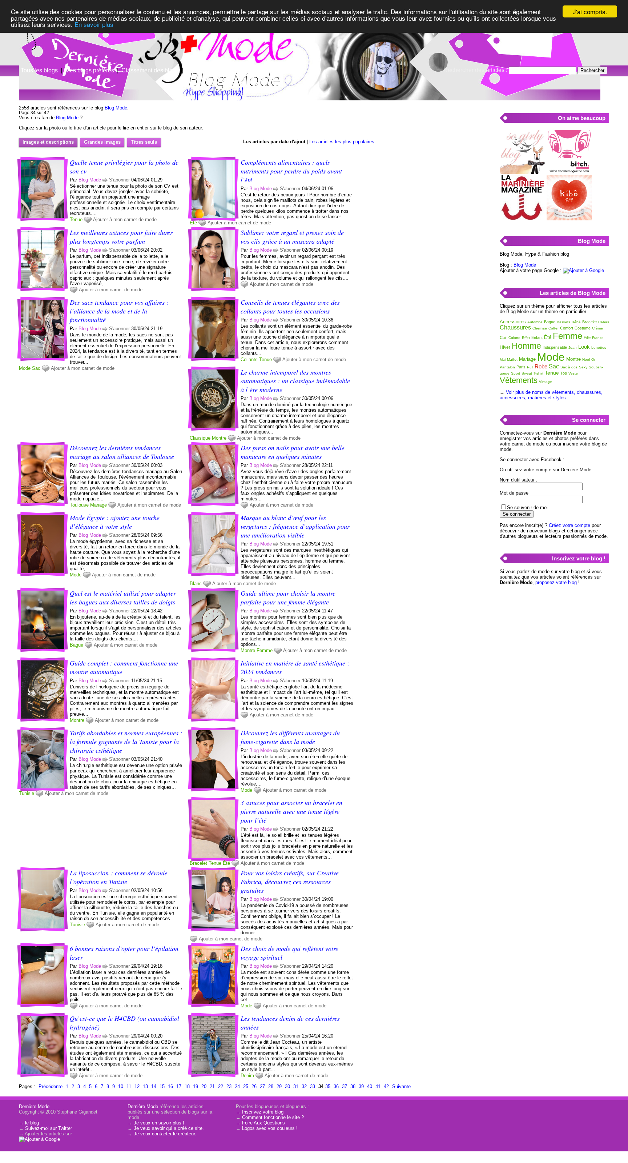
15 (162, 1086)
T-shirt (538, 373)
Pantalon (507, 367)
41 (378, 1086)
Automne (535, 322)
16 (170, 1086)
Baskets (563, 322)
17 (178, 1086)
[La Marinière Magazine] (522, 218)
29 (279, 1086)
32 (304, 1086)
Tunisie (26, 793)
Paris (521, 367)
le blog (32, 1123)
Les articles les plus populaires (341, 141)
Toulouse (79, 505)
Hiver (505, 347)
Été (193, 222)
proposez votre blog (556, 582)
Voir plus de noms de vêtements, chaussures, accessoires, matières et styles (551, 394)
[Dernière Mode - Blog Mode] (401, 56)
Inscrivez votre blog (262, 1112)
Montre (219, 438)
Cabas (603, 322)
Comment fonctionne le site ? (273, 1117)
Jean (572, 347)
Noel (586, 359)
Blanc (196, 583)
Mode (25, 368)
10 (120, 1086)
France (598, 338)
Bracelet (198, 863)
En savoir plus (94, 24)
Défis (193, 70)
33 (312, 1086)
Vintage (545, 382)
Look (584, 347)
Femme (265, 650)
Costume (583, 328)
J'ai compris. (590, 11)
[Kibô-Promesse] (569, 218)
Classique (200, 438)
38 (352, 1086)
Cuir (503, 337)
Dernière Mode (34, 1106)
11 (128, 1086)
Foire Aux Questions (263, 1123)
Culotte (514, 338)
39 (361, 1086)
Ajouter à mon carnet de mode (125, 219)
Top (563, 373)
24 (237, 1086)
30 (287, 1086)
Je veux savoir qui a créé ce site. (169, 1128)
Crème (597, 328)
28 (270, 1086)
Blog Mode (116, 108)
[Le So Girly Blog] (522, 172)
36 (336, 1086)
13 (145, 1086)
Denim (247, 1075)
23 (229, 1086)
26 (254, 1086)
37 (344, 1086)
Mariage (98, 505)
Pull (530, 367)
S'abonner (119, 180)
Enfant (537, 337)
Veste (573, 373)
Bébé (576, 322)
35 (327, 1086)
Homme (526, 346)
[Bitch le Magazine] (569, 172)
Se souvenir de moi (527, 507)
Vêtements (519, 380)
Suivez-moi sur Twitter (48, 1128)
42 (386, 1086)
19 (195, 1086)
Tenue (76, 219)
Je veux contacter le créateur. (165, 1133)
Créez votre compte (569, 525)
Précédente (51, 1086)
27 (262, 1086)
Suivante (401, 1086)
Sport (515, 373)
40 (369, 1086)
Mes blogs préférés (89, 70)
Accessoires (513, 321)
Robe (541, 366)
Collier (553, 328)
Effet (526, 338)
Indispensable (555, 347)
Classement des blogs (150, 70)
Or (593, 359)
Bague (76, 645)
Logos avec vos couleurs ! (270, 1128)
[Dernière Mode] (72, 38)
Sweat (527, 373)
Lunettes (598, 347)
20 (203, 1086)
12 (137, 1086)
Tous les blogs (39, 70)
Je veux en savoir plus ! (159, 1123)
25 (245, 1086)
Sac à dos (568, 367)
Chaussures (515, 327)
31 (295, 1086)
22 (220, 1086)
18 (187, 1086)
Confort (566, 328)
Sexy (583, 367)
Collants (249, 359)
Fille (587, 337)
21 (212, 1086)
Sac (36, 368)
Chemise (539, 328)
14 (153, 1086)
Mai (503, 359)
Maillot (512, 359)
